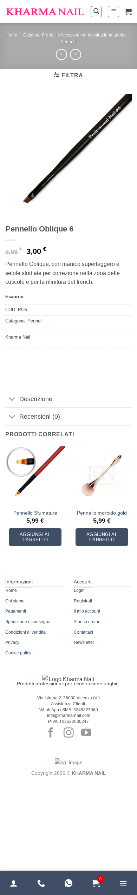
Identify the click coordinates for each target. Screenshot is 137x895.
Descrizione (35, 399)
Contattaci (83, 632)
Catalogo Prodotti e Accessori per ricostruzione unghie (75, 35)
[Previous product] (75, 54)
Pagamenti (15, 611)
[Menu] (123, 883)
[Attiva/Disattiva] (12, 399)
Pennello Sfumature (35, 513)
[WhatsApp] (68, 883)
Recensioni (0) (39, 416)
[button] (96, 11)
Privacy (12, 642)
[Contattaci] (41, 883)
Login (79, 590)
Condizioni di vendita (25, 632)
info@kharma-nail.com (68, 715)
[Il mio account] (13, 883)
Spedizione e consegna (28, 621)
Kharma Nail (17, 337)
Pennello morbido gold (102, 513)
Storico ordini (86, 621)
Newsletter (84, 642)
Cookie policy (18, 653)
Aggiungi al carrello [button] (35, 537)
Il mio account (87, 611)
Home (11, 35)
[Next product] (61, 54)
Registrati (83, 601)
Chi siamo (15, 601)
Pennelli (69, 41)
